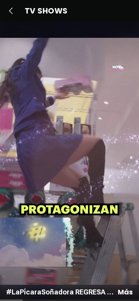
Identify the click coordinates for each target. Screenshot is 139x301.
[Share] (125, 173)
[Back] (10, 10)
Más (125, 292)
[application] (69, 161)
